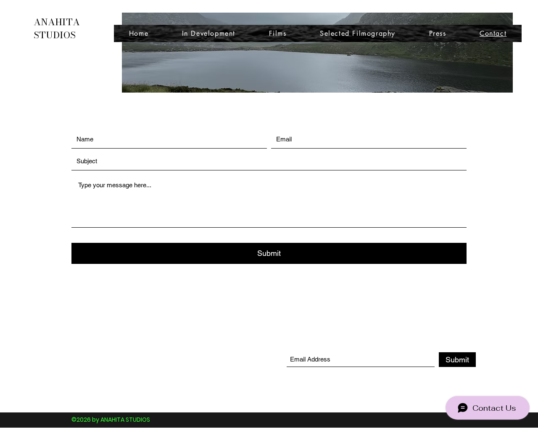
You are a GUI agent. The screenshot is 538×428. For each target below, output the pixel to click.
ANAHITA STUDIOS (57, 28)
